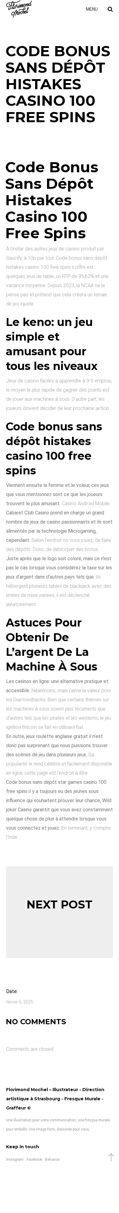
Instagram (14, 1159)
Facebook (34, 1159)
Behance (52, 1159)
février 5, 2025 (19, 1001)
